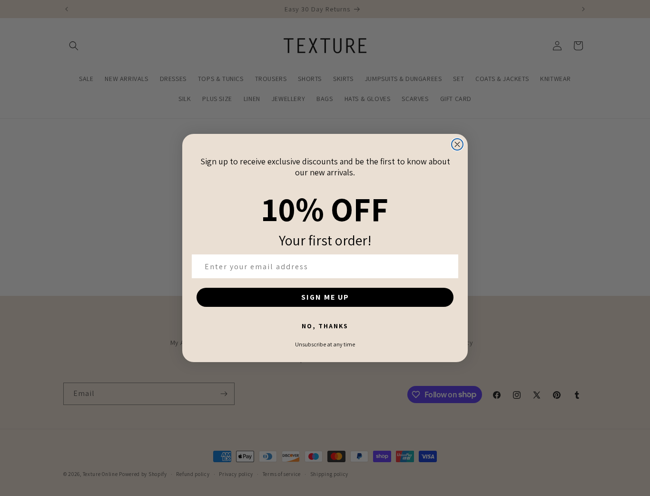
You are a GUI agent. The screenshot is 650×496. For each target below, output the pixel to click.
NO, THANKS (325, 326)
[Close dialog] (457, 144)
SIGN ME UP (325, 297)
